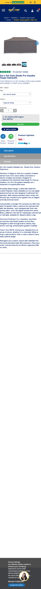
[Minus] (1, 110)
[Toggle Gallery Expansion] (39, 23)
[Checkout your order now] (37, 10)
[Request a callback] (35, 2)
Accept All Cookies (16, 585)
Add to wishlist (10, 129)
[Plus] (15, 110)
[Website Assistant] (25, 568)
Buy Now (20, 124)
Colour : (3, 99)
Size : (2, 91)
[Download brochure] (31, 2)
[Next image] (37, 43)
